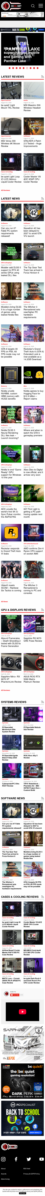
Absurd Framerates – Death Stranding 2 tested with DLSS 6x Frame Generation (11, 640)
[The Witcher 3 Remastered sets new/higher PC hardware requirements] (11, 867)
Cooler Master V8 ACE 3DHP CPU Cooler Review (32, 177)
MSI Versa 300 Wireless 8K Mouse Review (10, 141)
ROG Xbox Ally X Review (31, 754)
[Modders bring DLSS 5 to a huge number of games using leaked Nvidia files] (33, 837)
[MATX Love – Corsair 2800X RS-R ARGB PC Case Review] (11, 963)
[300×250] (22, 1115)
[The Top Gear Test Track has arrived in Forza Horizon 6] (11, 837)
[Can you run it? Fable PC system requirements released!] (11, 808)
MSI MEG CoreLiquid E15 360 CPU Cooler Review (32, 950)
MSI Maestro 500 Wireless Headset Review (32, 106)
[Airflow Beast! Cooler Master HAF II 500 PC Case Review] (11, 935)
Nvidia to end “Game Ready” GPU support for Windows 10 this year (11, 471)
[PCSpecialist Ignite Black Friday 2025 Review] (11, 740)
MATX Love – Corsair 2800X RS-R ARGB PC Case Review (11, 978)
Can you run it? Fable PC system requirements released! (9, 230)
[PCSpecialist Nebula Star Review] (33, 712)
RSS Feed (42, 75)
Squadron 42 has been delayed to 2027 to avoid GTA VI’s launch (33, 230)
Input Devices (6, 99)
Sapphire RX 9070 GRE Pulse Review (33, 638)
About (3, 1165)
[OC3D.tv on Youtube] (41, 1156)
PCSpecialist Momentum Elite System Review (9, 727)
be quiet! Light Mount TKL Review (10, 104)
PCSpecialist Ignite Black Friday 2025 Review (10, 755)
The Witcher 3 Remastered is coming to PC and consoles (32, 587)
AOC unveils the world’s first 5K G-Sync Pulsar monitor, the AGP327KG (11, 511)
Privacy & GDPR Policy (31, 1170)
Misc (25, 384)
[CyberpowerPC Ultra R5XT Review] (11, 768)
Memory (4, 384)
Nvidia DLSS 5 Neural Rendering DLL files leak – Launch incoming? (10, 432)
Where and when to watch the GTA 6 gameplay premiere (33, 431)
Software (27, 134)
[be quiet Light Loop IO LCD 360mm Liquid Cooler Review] (11, 907)
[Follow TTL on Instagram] (3, 1156)
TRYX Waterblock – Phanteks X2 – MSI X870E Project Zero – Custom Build (32, 785)
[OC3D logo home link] (11, 6)
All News (4, 600)
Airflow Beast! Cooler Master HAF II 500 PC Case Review (11, 950)
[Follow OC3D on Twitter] (29, 1156)
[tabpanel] (22, 47)
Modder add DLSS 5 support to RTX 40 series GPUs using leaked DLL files (11, 269)
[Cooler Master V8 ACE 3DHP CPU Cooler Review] (33, 907)
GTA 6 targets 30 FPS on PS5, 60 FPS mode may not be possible (10, 350)
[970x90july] (22, 28)
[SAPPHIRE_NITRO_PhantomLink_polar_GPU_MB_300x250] (22, 1042)
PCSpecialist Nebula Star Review (32, 726)
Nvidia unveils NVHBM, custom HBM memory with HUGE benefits (10, 392)
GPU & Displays (6, 261)
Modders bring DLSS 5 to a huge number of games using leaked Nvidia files (11, 308)
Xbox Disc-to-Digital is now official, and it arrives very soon (33, 470)
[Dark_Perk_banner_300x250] (22, 1079)
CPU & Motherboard (31, 542)
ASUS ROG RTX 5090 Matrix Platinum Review (32, 677)
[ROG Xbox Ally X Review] (33, 740)
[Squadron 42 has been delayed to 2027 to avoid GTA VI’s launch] (33, 808)
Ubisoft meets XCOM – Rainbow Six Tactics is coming (11, 586)
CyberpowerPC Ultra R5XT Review (10, 783)
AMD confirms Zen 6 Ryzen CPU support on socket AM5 (34, 549)
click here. (22, 1193)
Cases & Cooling (7, 170)
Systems (5, 721)
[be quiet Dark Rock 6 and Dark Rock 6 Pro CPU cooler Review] (33, 963)
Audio (26, 99)
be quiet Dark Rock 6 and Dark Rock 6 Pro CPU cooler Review (32, 978)
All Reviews (5, 188)
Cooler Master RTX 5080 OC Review (19, 56)
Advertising (5, 1176)
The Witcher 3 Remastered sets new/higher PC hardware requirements (32, 310)
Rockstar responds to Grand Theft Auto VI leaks (11, 549)
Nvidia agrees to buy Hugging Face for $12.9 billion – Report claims (33, 392)
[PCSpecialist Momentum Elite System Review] (11, 712)
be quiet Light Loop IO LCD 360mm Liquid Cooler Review (11, 177)
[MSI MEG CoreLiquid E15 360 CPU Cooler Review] (33, 935)
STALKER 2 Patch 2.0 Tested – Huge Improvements (32, 141)
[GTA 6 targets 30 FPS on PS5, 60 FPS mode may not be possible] (33, 867)
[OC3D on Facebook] (16, 1156)
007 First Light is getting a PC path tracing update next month (33, 511)
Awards (3, 1170)
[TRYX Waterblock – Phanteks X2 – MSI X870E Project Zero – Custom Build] (33, 768)
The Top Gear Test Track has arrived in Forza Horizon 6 (33, 268)
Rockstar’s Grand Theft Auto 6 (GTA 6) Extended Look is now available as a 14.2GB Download (34, 352)
